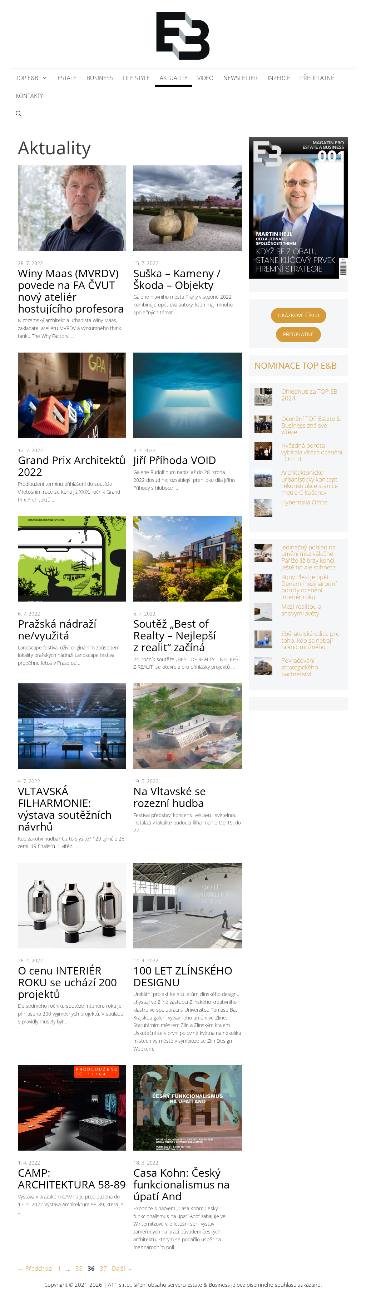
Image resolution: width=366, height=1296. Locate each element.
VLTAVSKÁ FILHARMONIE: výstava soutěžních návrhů (65, 809)
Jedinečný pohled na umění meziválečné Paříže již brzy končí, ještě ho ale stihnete (308, 557)
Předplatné (317, 78)
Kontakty (29, 96)
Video (205, 78)
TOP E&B (27, 78)
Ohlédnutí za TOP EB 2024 (309, 394)
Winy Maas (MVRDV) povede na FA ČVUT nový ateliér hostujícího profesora (71, 291)
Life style (136, 78)
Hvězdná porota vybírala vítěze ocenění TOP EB (311, 452)
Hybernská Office (304, 502)
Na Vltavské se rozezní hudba (169, 797)
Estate (67, 78)
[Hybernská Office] (263, 512)
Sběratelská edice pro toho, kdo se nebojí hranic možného (310, 640)
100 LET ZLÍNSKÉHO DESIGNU (182, 976)
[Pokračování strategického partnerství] (263, 670)
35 (79, 1268)
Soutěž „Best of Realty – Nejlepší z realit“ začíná (174, 635)
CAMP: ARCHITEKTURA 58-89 (72, 1178)
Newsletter (240, 78)
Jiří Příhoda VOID (174, 460)
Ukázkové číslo (298, 315)
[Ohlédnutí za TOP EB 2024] (263, 401)
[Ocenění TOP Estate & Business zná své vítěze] (263, 428)
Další (122, 1268)
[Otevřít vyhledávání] (18, 114)
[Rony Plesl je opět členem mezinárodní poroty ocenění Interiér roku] (263, 587)
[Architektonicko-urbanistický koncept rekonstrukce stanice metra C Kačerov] (263, 482)
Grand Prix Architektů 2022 (71, 466)
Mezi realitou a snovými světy (301, 609)
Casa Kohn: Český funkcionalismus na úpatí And (181, 1184)
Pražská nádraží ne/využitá (57, 629)
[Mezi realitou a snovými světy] (263, 616)
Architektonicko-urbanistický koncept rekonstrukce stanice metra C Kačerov (309, 482)
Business (99, 78)
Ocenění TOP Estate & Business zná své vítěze (311, 425)
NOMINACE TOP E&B (295, 365)
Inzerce (279, 78)
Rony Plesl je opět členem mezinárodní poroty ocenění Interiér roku (309, 587)
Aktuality (173, 78)
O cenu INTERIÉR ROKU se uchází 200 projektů (67, 982)
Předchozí (35, 1268)
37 (104, 1268)
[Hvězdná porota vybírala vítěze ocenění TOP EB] (263, 455)
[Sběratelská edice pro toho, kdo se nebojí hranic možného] (263, 643)
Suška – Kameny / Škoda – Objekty (177, 279)
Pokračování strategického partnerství (299, 667)
